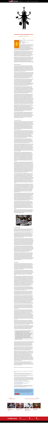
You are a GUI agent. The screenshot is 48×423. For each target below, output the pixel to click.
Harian (22, 1)
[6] (14, 385)
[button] (38, 1)
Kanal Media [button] (28, 1)
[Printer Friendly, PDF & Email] (23, 38)
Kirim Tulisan (31, 1)
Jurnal (25, 1)
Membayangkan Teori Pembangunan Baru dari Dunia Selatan (11, 409)
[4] (14, 377)
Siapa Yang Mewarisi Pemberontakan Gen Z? (35, 409)
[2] (14, 373)
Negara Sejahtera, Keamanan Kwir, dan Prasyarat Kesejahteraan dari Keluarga (28, 409)
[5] (14, 381)
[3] (29, 299)
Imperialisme (36, 1)
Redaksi (34, 1)
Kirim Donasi (38, 419)
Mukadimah (20, 1)
